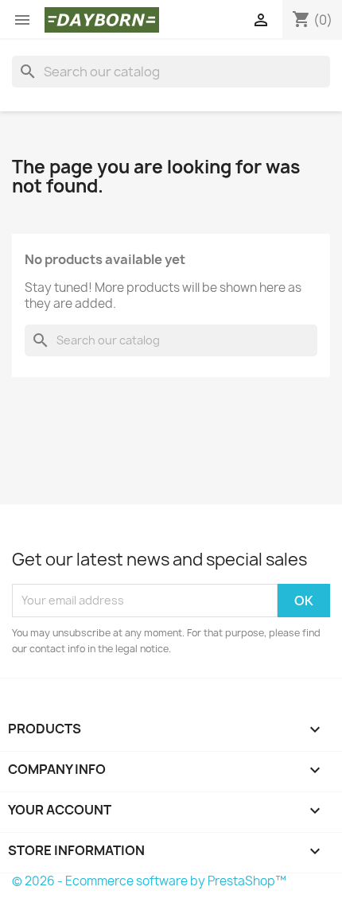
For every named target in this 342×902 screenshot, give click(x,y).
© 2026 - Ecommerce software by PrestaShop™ (149, 881)
